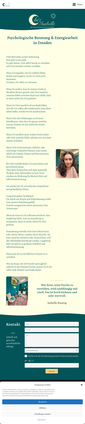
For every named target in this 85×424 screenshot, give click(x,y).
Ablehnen (42, 408)
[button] (82, 385)
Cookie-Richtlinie (41, 419)
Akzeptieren (42, 402)
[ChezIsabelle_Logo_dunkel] (6, 4)
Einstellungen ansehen (43, 414)
